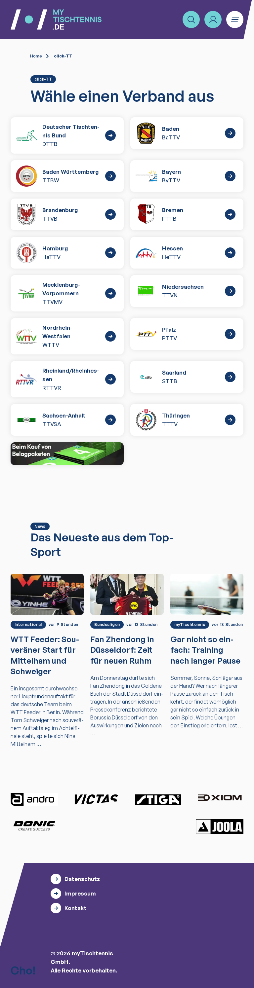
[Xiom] (219, 798)
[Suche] (191, 19)
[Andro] (34, 799)
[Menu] (234, 19)
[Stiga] (158, 799)
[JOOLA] (219, 826)
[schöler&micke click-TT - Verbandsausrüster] (67, 453)
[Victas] (96, 799)
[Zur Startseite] (56, 19)
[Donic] (34, 825)
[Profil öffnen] (213, 19)
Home (36, 55)
